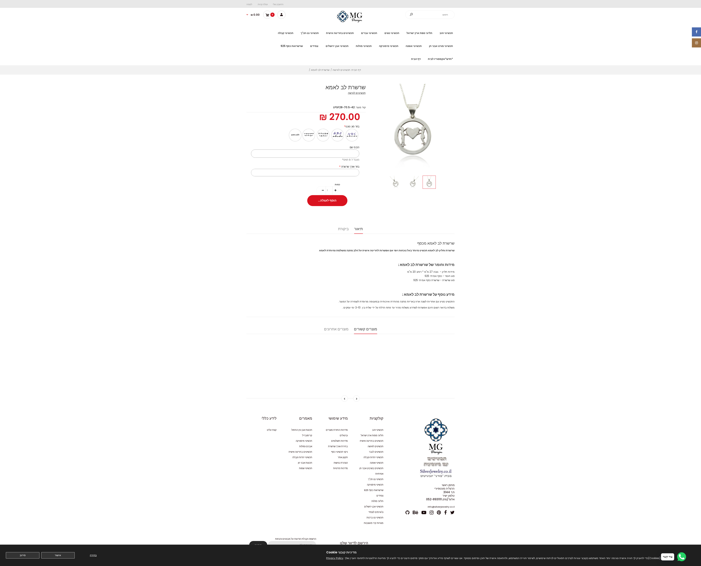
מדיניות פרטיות (340, 468)
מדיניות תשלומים (339, 441)
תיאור (358, 228)
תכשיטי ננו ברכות (375, 517)
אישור (58, 555)
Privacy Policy (334, 558)
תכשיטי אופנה (376, 463)
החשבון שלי (278, 4)
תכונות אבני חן (305, 463)
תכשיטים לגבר (376, 452)
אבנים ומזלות (305, 446)
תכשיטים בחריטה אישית (371, 441)
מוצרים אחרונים (336, 329)
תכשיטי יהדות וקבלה (373, 457)
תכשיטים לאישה (357, 93)
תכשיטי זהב (377, 430)
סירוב (23, 555)
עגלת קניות (263, 4)
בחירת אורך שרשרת (338, 446)
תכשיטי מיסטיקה (375, 484)
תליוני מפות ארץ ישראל (372, 435)
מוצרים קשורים (365, 329)
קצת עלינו (272, 430)
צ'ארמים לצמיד (375, 512)
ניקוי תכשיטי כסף (339, 452)
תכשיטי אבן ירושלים (373, 506)
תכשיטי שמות (305, 468)
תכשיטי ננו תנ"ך (375, 479)
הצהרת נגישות (341, 463)
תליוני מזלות (377, 501)
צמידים (379, 495)
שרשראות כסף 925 (373, 490)
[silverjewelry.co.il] (350, 21)
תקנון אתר (343, 457)
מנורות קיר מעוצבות (373, 523)
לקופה (249, 4)
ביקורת (343, 228)
